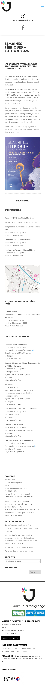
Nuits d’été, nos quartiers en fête (18, 525)
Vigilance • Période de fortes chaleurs (20, 551)
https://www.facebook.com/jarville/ (19, 497)
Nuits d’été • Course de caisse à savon (20, 547)
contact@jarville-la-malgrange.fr (17, 494)
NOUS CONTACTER (10, 638)
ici (33, 350)
